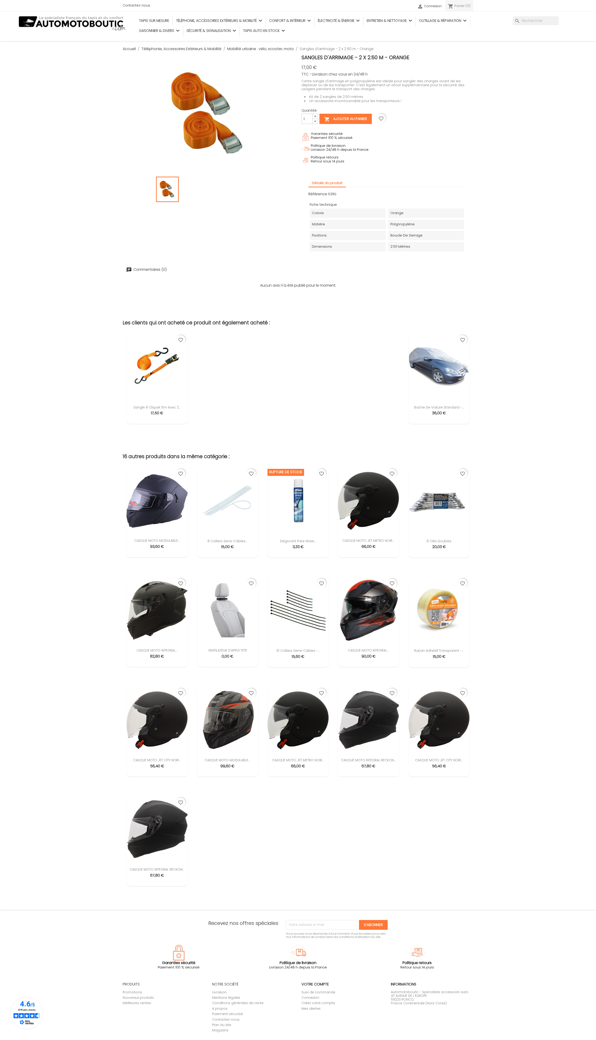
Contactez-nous (136, 5)
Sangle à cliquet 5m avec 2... (157, 407)
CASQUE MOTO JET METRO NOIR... (368, 540)
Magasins (220, 1030)
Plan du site (221, 1025)
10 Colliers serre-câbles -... (298, 650)
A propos (219, 1008)
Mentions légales (226, 997)
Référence (317, 194)
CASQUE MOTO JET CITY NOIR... (157, 760)
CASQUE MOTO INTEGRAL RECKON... (368, 760)
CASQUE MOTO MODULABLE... (157, 540)
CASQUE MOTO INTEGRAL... (157, 650)
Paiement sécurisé (227, 1014)
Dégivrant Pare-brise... (298, 541)
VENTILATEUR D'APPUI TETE (227, 650)
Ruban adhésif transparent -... (439, 650)
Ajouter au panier (345, 119)
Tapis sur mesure (154, 20)
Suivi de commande (318, 992)
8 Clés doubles (439, 541)
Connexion (310, 997)
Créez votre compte (318, 1003)
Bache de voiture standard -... (439, 407)
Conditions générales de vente (238, 1003)
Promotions (132, 992)
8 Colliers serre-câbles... (227, 541)
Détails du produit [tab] (327, 182)
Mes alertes (311, 1008)
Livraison (219, 992)
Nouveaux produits (138, 997)
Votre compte (315, 984)
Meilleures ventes (137, 1003)
